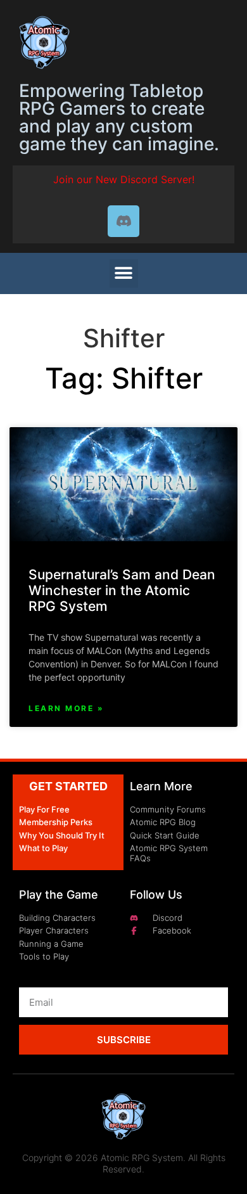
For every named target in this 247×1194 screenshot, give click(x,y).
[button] (124, 273)
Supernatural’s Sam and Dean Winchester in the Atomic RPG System (121, 590)
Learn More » (66, 708)
